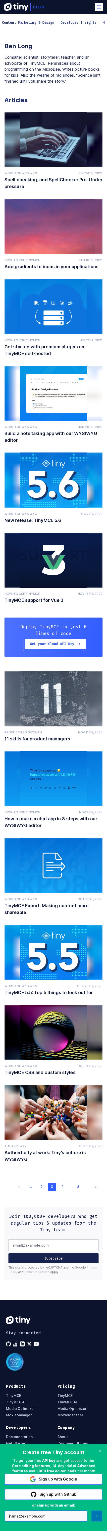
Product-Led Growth (23, 732)
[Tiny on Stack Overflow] (16, 1344)
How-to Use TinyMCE (22, 260)
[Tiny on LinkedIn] (23, 1344)
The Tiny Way (15, 1146)
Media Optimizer (20, 1408)
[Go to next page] (92, 1187)
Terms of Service (37, 1272)
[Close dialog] (100, 1451)
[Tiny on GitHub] (9, 1344)
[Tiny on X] (30, 1344)
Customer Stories (72, 1443)
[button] (99, 7)
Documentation (19, 1437)
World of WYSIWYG (20, 173)
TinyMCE (13, 1395)
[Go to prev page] (16, 1187)
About (62, 1437)
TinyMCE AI (15, 1402)
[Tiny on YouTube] (37, 1344)
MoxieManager (19, 1415)
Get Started (16, 1443)
